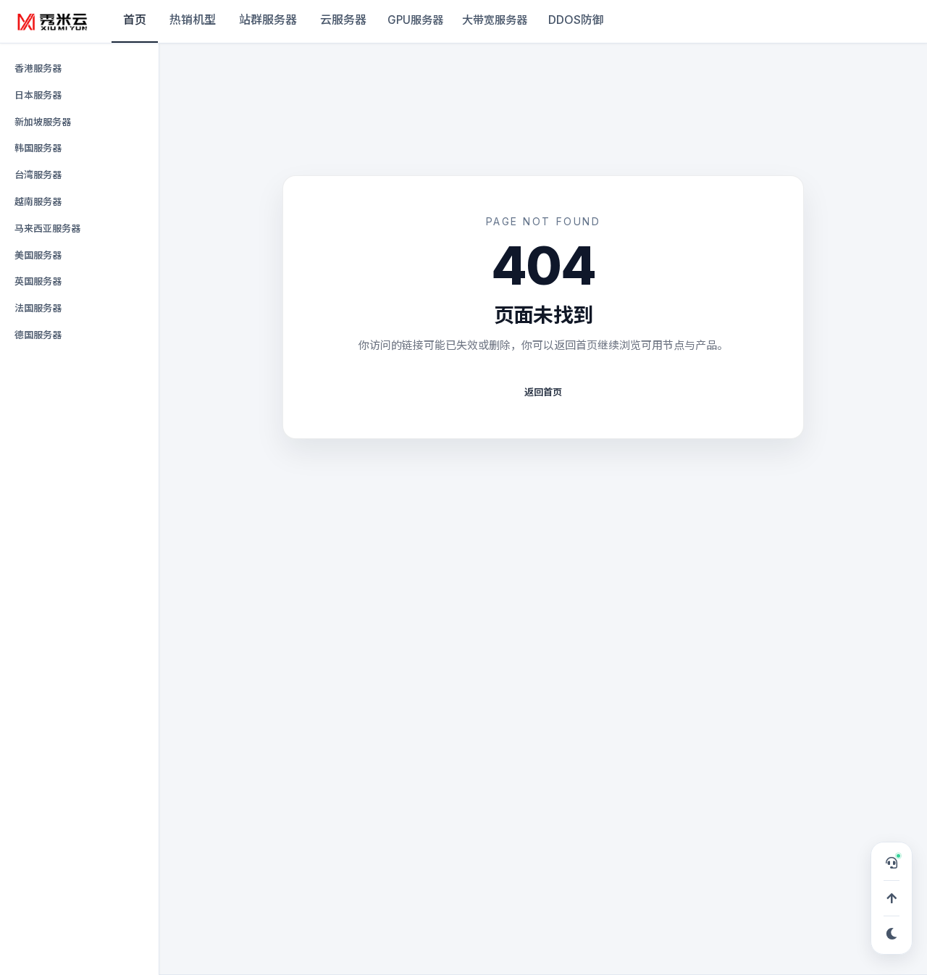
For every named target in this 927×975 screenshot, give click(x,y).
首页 (134, 19)
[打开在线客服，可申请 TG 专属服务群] (891, 863)
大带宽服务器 (494, 20)
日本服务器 (38, 95)
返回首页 (543, 392)
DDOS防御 (576, 19)
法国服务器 (38, 308)
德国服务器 (38, 334)
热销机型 (192, 19)
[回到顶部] (891, 898)
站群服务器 (268, 19)
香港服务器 (38, 68)
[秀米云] (52, 21)
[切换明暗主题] (891, 934)
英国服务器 (38, 281)
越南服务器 (38, 201)
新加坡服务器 (42, 121)
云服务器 (343, 19)
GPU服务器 (415, 20)
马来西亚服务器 (47, 228)
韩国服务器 (38, 148)
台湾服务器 (38, 174)
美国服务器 (38, 255)
